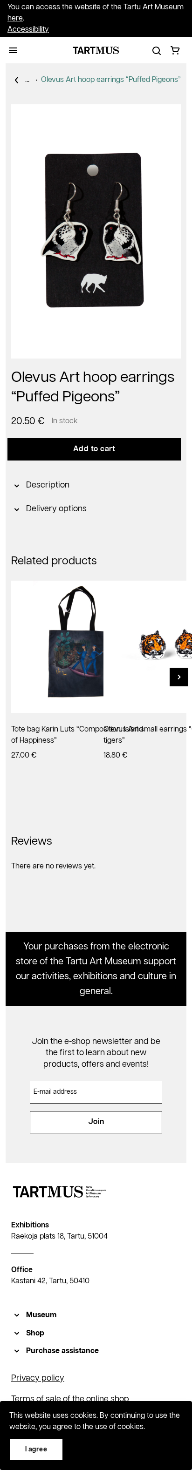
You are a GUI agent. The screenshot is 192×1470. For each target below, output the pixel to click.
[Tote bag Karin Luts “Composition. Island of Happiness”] (77, 647)
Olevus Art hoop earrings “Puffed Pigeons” (111, 80)
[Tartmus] (96, 50)
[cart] (175, 50)
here (15, 18)
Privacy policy (37, 1378)
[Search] (156, 50)
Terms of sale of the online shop (70, 1399)
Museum (41, 1315)
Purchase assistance (62, 1351)
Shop (35, 1333)
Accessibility (28, 30)
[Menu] (13, 50)
